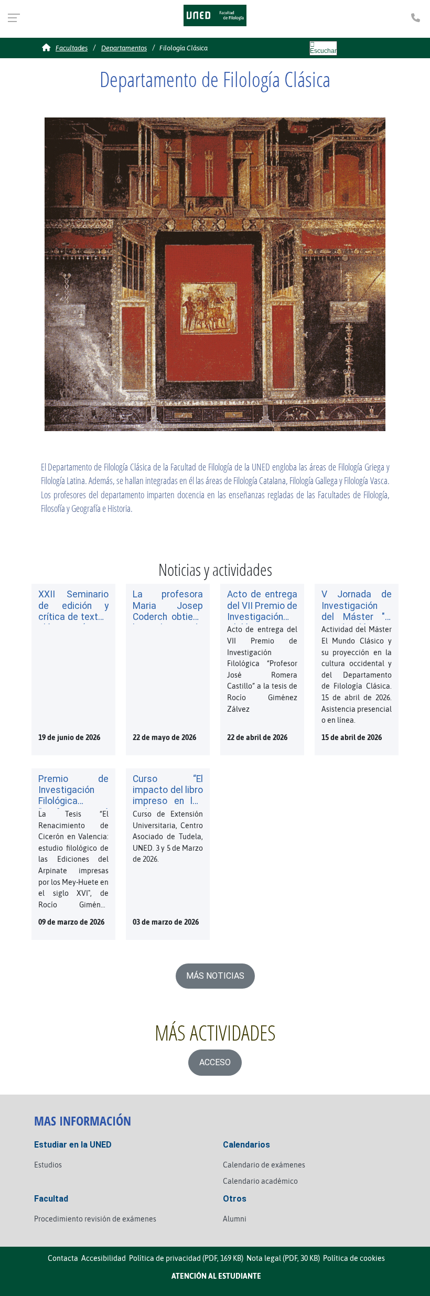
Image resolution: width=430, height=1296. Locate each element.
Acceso (215, 1062)
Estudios (48, 1165)
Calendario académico (260, 1181)
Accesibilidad (103, 1258)
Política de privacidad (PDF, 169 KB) (186, 1258)
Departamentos (124, 48)
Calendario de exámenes (264, 1165)
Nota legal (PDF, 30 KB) (283, 1258)
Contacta (63, 1258)
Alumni (234, 1219)
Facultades (72, 48)
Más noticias (215, 976)
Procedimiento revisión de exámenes (95, 1219)
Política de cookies (354, 1258)
